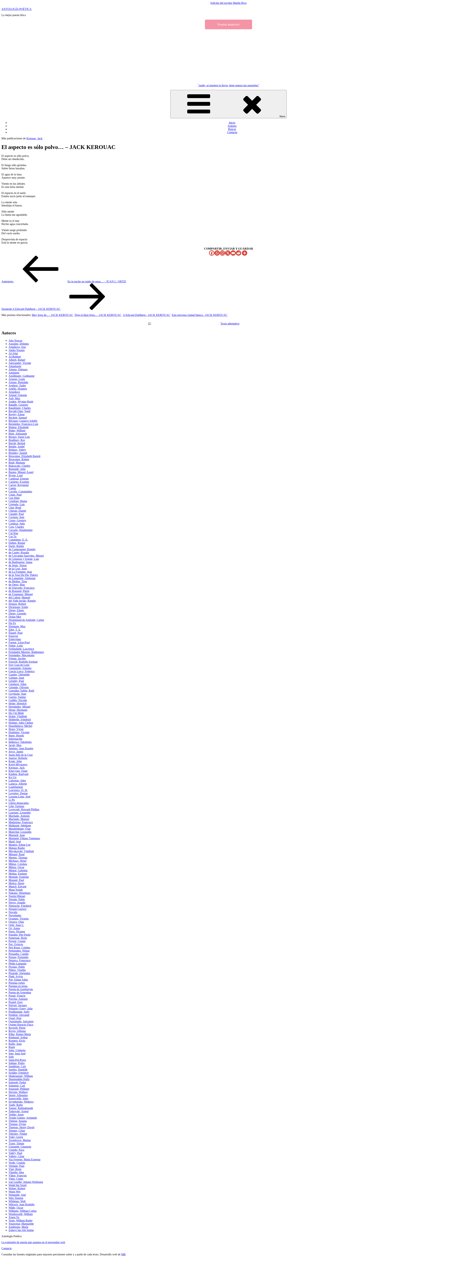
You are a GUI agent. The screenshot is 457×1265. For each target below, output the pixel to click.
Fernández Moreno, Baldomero (26, 652)
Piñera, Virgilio (17, 969)
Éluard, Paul (15, 632)
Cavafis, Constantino (20, 491)
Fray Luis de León (19, 664)
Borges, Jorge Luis (19, 436)
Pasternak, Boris (18, 937)
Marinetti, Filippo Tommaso (24, 838)
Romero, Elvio (17, 1040)
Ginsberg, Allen (17, 684)
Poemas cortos (17, 982)
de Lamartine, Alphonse (22, 578)
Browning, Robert (19, 459)
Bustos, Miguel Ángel (21, 472)
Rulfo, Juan (15, 1043)
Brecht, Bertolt (17, 443)
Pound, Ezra (15, 1002)
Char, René (15, 507)
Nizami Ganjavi (17, 908)
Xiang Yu (14, 1217)
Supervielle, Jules (18, 1098)
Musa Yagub (16, 889)
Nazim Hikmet (17, 896)
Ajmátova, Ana (17, 346)
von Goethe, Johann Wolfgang (26, 1181)
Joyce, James (16, 751)
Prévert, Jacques (18, 1005)
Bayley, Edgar (17, 414)
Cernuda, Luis (17, 504)
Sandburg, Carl (17, 1066)
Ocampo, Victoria (19, 918)
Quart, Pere (15, 1018)
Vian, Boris (15, 1169)
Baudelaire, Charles (20, 407)
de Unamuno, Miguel (21, 594)
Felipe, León (16, 645)
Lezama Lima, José (19, 796)
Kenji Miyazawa (18, 764)
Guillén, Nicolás (18, 700)
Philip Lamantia (17, 963)
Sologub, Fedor (17, 1082)
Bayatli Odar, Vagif (19, 411)
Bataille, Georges (18, 404)
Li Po (12, 799)
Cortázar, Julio (17, 523)
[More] (244, 253)
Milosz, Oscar (16, 867)
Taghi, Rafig (16, 1104)
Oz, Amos (14, 928)
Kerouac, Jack (34, 138)
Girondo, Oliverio (19, 687)
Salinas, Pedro (17, 1063)
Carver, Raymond (19, 485)
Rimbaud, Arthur (18, 1037)
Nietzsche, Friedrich (20, 905)
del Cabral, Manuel (19, 597)
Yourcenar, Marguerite (21, 1223)
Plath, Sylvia (16, 976)
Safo (11, 1056)
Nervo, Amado (17, 902)
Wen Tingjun (16, 1198)
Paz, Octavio (16, 944)
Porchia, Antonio (18, 998)
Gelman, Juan (16, 677)
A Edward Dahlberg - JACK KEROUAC (146, 315)
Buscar (232, 129)
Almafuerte (15, 366)
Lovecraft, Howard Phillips (24, 809)
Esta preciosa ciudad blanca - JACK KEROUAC (199, 315)
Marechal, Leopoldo (20, 831)
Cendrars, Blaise (18, 501)
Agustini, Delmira (19, 343)
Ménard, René (17, 854)
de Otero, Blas (17, 584)
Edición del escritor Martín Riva (228, 2)
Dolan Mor (15, 616)
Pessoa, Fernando (18, 957)
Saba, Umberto (17, 1050)
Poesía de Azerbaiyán (21, 989)
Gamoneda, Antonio (20, 668)
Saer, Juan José (17, 1053)
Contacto (232, 132)
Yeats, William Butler (20, 1220)
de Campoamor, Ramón (22, 549)
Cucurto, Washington (20, 530)
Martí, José (15, 841)
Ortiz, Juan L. (16, 925)
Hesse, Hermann (18, 709)
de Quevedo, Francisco (22, 587)
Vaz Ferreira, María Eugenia (24, 1159)
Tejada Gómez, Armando (23, 1117)
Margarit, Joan (17, 835)
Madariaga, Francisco (21, 822)
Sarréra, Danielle (18, 1069)
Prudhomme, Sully (19, 1011)
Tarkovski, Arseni (19, 1111)
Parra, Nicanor (17, 931)
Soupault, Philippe (19, 1088)
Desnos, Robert (17, 603)
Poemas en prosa (18, 986)
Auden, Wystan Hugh (21, 401)
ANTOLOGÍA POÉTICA (16, 9)
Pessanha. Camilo (19, 953)
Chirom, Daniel (17, 510)
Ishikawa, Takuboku (20, 741)
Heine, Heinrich (18, 703)
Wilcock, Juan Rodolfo (21, 1204)
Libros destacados (19, 802)
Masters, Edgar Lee (20, 844)
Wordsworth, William (21, 1214)
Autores (232, 125)
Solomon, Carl (17, 1085)
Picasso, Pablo (17, 966)
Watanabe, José (17, 1194)
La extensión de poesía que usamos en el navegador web (33, 1242)
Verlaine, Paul (16, 1165)
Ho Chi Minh (16, 713)
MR (123, 1254)
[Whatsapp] (217, 253)
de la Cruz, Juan (18, 568)
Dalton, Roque (17, 542)
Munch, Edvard (17, 886)
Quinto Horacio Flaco (21, 1024)
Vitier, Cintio (16, 1178)
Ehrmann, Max (17, 626)
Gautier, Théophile (19, 674)
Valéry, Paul (15, 1153)
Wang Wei (14, 1191)
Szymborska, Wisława (21, 1101)
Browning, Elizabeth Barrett (24, 456)
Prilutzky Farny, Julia (20, 1008)
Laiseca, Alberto (18, 783)
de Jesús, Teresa (18, 565)
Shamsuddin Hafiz (19, 1079)
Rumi (12, 1047)
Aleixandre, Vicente (20, 363)
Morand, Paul (16, 880)
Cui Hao (13, 533)
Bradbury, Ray (17, 440)
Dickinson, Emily (18, 607)
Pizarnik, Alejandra (19, 973)
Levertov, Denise (18, 793)
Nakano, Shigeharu (19, 892)
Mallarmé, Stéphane (20, 825)
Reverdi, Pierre (17, 1027)
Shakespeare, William (21, 1075)
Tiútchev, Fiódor (18, 1133)
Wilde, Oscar (16, 1207)
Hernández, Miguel (19, 706)
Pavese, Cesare (17, 941)
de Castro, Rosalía (19, 552)
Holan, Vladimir (18, 716)
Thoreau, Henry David (21, 1127)
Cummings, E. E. (18, 539)
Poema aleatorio (228, 24)
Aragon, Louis (17, 379)
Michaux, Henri (17, 860)
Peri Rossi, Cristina (19, 947)
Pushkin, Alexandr (19, 1014)
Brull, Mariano (17, 462)
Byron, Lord (16, 475)
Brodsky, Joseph (18, 452)
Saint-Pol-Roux (17, 1059)
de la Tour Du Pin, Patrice (23, 574)
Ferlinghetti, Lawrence (21, 648)
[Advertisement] (228, 56)
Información (15, 738)
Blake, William (17, 430)
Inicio (232, 122)
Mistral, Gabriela (18, 870)
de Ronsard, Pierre (19, 591)
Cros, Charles (16, 526)
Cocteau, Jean (16, 517)
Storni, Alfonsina (18, 1095)
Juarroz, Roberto (18, 758)
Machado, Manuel (19, 819)
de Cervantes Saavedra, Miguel (26, 555)
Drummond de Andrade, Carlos (26, 619)
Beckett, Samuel (18, 417)
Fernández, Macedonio (21, 655)
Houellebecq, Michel (20, 725)
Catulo (12, 488)
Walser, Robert (17, 1188)
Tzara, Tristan (16, 1143)
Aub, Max (14, 398)
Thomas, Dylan (17, 1124)
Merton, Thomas (18, 857)
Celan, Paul (15, 494)
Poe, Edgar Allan (18, 979)
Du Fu (12, 623)
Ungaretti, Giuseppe (20, 1146)
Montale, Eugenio (19, 876)
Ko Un (12, 777)
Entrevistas (15, 639)
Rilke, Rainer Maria (20, 1034)
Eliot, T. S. (15, 629)
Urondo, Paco (16, 1149)
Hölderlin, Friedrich (20, 719)
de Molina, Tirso (18, 581)
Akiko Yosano (17, 350)
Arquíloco (14, 391)
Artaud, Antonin (18, 395)
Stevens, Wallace (18, 1092)
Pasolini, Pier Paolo (20, 934)
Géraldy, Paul (16, 680)
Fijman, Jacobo (17, 658)
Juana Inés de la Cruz (21, 754)
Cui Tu (12, 536)
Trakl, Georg (16, 1136)
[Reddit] (238, 253)
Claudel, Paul (16, 513)
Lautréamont (16, 786)
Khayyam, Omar (18, 770)
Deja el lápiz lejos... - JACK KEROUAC (98, 315)
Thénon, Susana (18, 1120)
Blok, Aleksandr (18, 433)
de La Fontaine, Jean (20, 571)
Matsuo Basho (17, 847)
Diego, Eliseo (16, 610)
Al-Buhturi (15, 356)
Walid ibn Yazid (17, 1185)
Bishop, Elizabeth (19, 427)
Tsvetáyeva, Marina (20, 1140)
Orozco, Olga (16, 921)
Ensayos (13, 635)
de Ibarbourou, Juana (20, 562)
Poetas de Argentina (20, 992)
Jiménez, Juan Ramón (21, 748)
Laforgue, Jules (17, 780)
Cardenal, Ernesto (19, 478)
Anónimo (14, 372)
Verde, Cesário (17, 1162)
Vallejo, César (16, 1156)
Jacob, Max (15, 745)
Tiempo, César (17, 1130)
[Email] (233, 253)
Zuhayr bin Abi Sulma (21, 1230)
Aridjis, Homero (18, 388)
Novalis (13, 912)
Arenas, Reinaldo (18, 382)
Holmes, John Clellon (21, 722)
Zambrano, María (18, 1226)
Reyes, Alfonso (17, 1031)
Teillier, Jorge (16, 1114)
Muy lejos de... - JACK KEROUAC (52, 315)
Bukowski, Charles (19, 465)
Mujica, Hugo (16, 883)
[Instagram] (222, 253)
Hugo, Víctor (16, 729)
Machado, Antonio (19, 815)
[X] (227, 253)
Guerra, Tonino (17, 697)
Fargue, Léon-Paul (19, 642)
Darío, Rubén (16, 546)
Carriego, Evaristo (19, 481)
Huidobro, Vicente (19, 732)
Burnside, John (17, 468)
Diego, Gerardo (17, 613)
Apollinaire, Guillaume (21, 375)
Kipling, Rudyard (18, 774)
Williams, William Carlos (23, 1210)
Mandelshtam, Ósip (20, 828)
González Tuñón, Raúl (21, 690)
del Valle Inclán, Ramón (22, 600)
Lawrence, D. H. (18, 790)
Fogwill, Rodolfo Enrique (23, 661)
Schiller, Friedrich (19, 1072)
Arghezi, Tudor (17, 385)
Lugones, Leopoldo (20, 812)
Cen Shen (14, 497)
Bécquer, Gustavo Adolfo (23, 420)
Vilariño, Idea (16, 1172)
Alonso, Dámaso (18, 369)
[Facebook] (211, 253)
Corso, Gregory (17, 520)
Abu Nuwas (15, 340)
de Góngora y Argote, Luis (24, 558)
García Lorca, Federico (22, 671)
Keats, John (15, 761)
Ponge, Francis (17, 995)
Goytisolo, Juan (17, 693)
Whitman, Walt (17, 1201)
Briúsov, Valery (17, 449)
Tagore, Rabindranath (21, 1108)
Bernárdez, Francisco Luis (23, 424)
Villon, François (18, 1175)
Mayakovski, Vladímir (21, 851)
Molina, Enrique (18, 873)
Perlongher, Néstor (19, 950)
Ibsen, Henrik (16, 735)
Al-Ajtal (13, 353)
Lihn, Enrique (16, 806)
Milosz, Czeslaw (18, 864)
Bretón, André (17, 446)
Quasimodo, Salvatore (21, 1021)
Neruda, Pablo (17, 899)
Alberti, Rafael (17, 359)
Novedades (15, 915)
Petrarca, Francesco (20, 960)
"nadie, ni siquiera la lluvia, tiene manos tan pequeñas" (228, 85)
